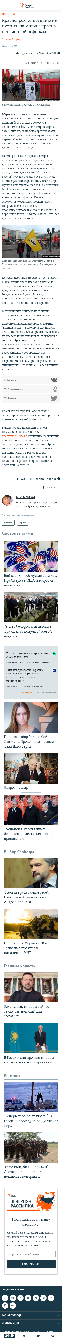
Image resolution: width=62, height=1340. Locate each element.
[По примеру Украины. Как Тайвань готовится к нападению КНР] (31, 924)
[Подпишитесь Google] (5, 1298)
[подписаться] (13, 1305)
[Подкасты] (5, 1305)
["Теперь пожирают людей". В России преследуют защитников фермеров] (31, 1097)
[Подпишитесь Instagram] (43, 1298)
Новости (8, 14)
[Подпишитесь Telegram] (36, 1298)
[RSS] (51, 1298)
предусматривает (13, 436)
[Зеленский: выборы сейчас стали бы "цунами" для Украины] (31, 987)
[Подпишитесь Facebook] (13, 1298)
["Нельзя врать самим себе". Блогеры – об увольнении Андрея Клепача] (31, 873)
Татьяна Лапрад (11, 39)
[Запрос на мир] (31, 768)
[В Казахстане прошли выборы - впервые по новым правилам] (31, 1038)
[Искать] (53, 1336)
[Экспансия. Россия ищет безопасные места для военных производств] (31, 810)
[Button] (24, 53)
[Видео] (38, 1336)
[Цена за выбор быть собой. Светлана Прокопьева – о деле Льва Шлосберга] (31, 717)
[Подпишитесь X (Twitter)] (20, 1298)
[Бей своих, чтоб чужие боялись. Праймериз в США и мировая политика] (31, 556)
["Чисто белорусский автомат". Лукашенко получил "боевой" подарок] (31, 607)
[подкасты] (24, 1336)
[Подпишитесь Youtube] (28, 1298)
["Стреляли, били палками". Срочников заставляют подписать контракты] (31, 1147)
